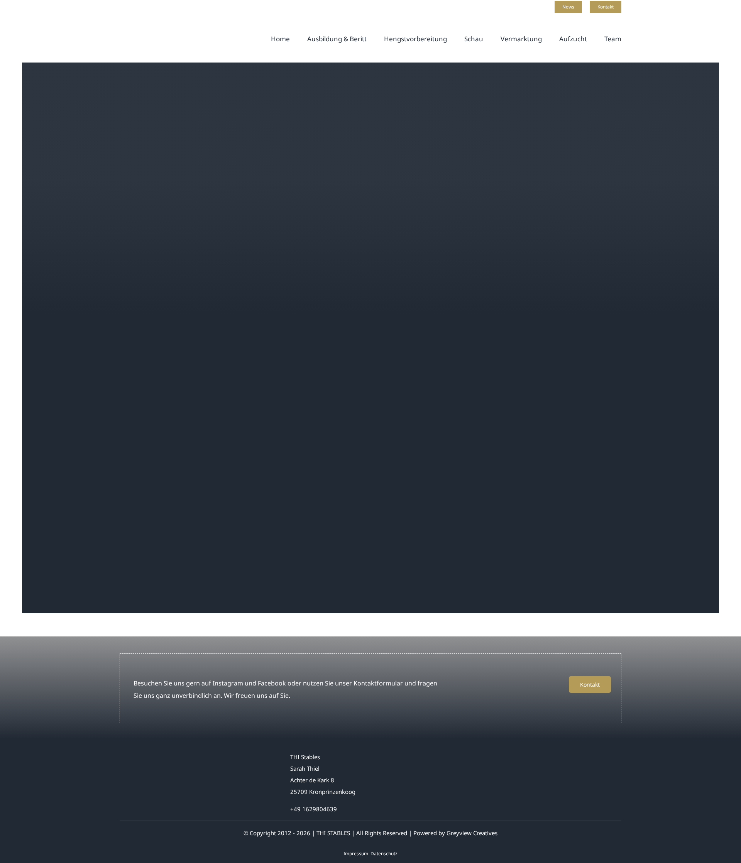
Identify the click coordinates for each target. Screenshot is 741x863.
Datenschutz (384, 853)
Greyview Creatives (472, 833)
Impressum (355, 853)
